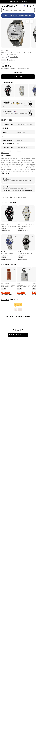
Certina (14, 196)
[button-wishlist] (31, 6)
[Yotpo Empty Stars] (5, 57)
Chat (11, 190)
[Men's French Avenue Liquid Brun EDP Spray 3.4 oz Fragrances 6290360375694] (14, 269)
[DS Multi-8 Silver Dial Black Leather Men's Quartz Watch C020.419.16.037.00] (31, 21)
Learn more (5, 114)
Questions (14, 299)
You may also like (7, 82)
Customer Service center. (26, 190)
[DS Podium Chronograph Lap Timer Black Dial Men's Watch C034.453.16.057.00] (15, 207)
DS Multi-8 (20, 196)
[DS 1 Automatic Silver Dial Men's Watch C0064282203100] (32, 207)
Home (4, 196)
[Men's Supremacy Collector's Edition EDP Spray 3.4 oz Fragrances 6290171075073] (29, 269)
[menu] (2, 6)
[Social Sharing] (27, 21)
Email (7, 190)
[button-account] (28, 6)
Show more (5, 173)
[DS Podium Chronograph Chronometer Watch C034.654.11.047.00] (15, 236)
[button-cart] (34, 6)
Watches (9, 196)
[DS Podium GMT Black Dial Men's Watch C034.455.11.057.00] (32, 236)
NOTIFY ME (18, 76)
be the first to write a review (18, 335)
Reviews (5, 299)
